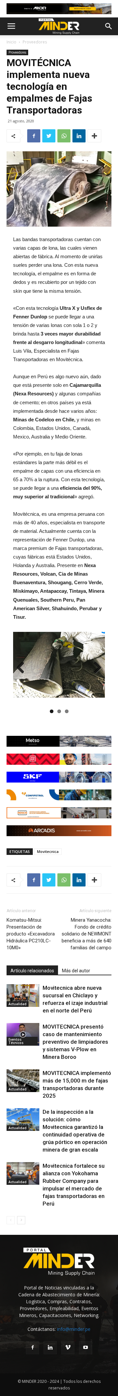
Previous (23, 668)
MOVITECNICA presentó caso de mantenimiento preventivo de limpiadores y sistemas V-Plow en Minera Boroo (75, 1041)
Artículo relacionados (32, 970)
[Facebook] (32, 1347)
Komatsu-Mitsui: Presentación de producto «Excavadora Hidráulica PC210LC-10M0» (31, 934)
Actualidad (18, 1004)
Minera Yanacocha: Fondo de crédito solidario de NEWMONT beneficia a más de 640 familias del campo (86, 934)
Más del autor (76, 970)
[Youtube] (85, 1347)
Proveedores (35, 42)
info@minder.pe (73, 1329)
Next (95, 668)
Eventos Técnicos (16, 1041)
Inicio (11, 42)
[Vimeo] (67, 1347)
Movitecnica (48, 851)
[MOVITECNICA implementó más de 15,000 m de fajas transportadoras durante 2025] (23, 1080)
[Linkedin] (50, 1347)
